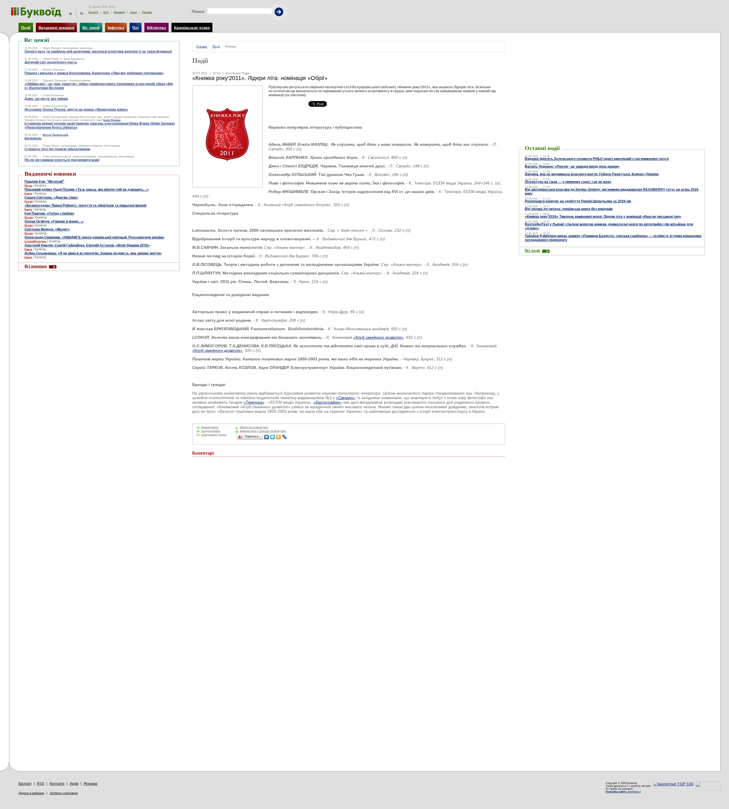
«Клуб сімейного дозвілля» (378, 337)
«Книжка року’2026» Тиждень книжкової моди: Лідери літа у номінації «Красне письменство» (603, 217)
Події (25, 27)
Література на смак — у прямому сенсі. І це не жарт (568, 182)
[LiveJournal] (285, 437)
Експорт (93, 12)
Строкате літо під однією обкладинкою (57, 149)
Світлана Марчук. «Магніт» (47, 229)
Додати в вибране (31, 793)
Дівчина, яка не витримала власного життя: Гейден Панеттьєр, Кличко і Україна (592, 174)
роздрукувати (210, 430)
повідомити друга (213, 434)
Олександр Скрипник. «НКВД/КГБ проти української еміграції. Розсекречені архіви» (94, 237)
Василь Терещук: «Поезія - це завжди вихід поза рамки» (572, 167)
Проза (28, 185)
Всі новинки (35, 266)
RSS (106, 12)
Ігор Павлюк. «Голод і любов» (49, 213)
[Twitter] (273, 437)
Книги (28, 193)
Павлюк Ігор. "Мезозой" (44, 182)
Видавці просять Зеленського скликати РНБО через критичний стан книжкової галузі (597, 159)
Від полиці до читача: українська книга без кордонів (569, 209)
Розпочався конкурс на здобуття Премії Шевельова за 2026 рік (578, 201)
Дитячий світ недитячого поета (50, 62)
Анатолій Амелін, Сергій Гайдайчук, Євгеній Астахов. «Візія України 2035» (87, 245)
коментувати (209, 427)
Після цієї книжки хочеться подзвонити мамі (61, 160)
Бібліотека (156, 27)
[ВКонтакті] (267, 437)
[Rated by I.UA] (707, 789)
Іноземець (33, 138)
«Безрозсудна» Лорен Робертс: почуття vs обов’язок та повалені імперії (85, 206)
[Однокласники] (279, 437)
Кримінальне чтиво (192, 27)
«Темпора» (254, 402)
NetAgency (623, 791)
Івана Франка (111, 120)
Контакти (119, 12)
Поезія (28, 201)
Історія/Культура (35, 241)
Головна (201, 46)
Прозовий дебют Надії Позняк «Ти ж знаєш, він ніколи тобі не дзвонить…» (86, 190)
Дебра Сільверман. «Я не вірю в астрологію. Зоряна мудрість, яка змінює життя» (93, 253)
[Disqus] (348, 537)
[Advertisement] (553, 49)
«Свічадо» (345, 397)
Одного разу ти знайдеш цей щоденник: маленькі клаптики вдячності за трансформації (98, 52)
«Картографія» (327, 402)
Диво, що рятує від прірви (46, 99)
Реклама (147, 12)
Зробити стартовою (64, 793)
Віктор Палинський (55, 135)
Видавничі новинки (56, 27)
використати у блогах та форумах (263, 430)
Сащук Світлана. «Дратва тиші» (51, 198)
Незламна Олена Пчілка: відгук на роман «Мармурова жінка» (76, 110)
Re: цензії (91, 27)
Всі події (532, 250)
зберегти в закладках (254, 427)
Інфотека (116, 27)
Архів (133, 12)
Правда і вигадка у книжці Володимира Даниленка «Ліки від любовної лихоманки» (94, 73)
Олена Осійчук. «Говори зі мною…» (54, 221)
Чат (135, 27)
